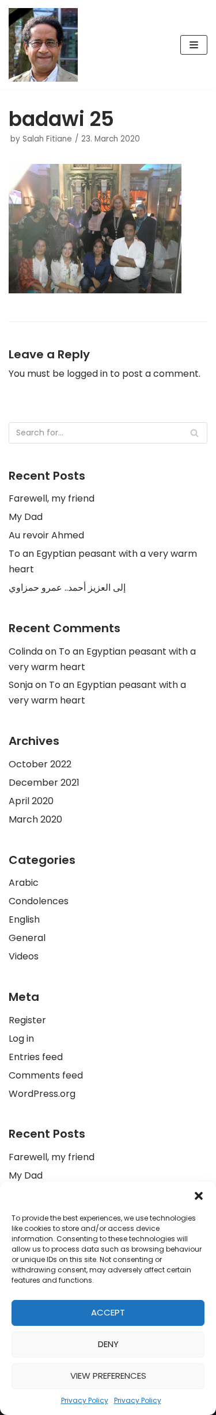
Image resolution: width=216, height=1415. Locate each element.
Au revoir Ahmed (46, 535)
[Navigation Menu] (193, 45)
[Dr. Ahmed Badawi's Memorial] (43, 45)
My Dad (26, 516)
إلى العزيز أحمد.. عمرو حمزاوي (67, 587)
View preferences (108, 1376)
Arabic (24, 882)
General (27, 937)
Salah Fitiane (47, 138)
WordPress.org (42, 1093)
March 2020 (35, 819)
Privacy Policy (84, 1400)
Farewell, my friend (51, 498)
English (24, 919)
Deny (108, 1344)
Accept (108, 1312)
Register (27, 1020)
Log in (21, 1038)
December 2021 (44, 782)
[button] (198, 1196)
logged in (87, 373)
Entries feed (36, 1057)
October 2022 (40, 764)
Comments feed (46, 1075)
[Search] (194, 432)
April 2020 (31, 801)
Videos (24, 956)
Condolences (39, 901)
